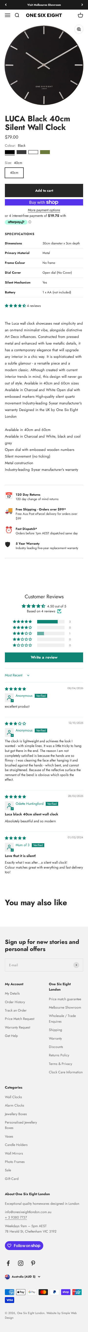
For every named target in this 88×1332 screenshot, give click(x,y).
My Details (12, 993)
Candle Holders (16, 1144)
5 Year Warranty (28, 543)
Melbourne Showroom (65, 1007)
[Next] (82, 4)
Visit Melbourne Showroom (44, 5)
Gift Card (12, 1178)
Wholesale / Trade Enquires (62, 1018)
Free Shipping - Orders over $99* (41, 509)
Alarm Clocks (14, 1105)
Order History (15, 1001)
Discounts (56, 1046)
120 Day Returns (28, 494)
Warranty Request (17, 1027)
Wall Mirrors (14, 1153)
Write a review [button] (44, 657)
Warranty (55, 1038)
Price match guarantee (65, 999)
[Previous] (6, 4)
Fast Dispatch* (26, 528)
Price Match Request (19, 1018)
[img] (15, 688)
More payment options (44, 209)
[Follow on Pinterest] (33, 1263)
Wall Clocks (13, 1096)
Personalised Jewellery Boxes (21, 1125)
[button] (16, 305)
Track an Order (16, 1010)
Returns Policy (59, 1055)
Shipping (55, 1029)
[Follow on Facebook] (8, 1263)
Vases (9, 1136)
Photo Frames (15, 1161)
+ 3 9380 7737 (16, 1217)
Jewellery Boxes (16, 1113)
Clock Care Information (66, 1072)
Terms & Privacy (60, 1063)
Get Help (11, 1035)
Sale (8, 1170)
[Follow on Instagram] (20, 1263)
